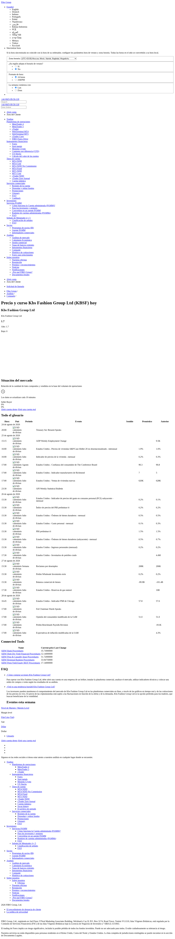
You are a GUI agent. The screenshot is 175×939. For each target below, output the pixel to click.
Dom (20, 90)
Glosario (10, 736)
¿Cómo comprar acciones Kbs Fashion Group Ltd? (29, 675)
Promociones (17, 191)
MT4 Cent (16, 163)
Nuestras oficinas (19, 260)
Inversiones (11, 200)
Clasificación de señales (22, 220)
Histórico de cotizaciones (23, 252)
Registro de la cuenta (21, 186)
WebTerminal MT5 (20, 134)
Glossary (16, 193)
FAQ (14, 196)
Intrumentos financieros (22, 247)
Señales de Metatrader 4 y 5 (18, 218)
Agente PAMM (18, 230)
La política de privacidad (17, 912)
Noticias (15, 267)
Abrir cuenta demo (9, 409)
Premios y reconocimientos (23, 265)
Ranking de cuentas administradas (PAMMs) (31, 213)
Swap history (23, 806)
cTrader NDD (18, 176)
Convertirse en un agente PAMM (26, 210)
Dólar (3, 726)
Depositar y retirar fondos (23, 188)
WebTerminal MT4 (20, 131)
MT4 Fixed (17, 168)
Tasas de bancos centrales (23, 245)
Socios (9, 225)
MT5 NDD (17, 171)
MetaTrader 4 (18, 124)
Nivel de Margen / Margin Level (15, 708)
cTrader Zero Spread (21, 178)
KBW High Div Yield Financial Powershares (21, 654)
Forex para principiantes (22, 255)
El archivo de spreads (27, 809)
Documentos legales (20, 274)
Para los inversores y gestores (24, 208)
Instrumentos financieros (17, 141)
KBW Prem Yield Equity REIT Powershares (21, 663)
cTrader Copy (18, 136)
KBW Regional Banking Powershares (18, 660)
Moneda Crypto (19, 149)
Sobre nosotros (13, 257)
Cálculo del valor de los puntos (25, 156)
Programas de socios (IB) (23, 228)
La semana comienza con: (20, 85)
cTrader (15, 129)
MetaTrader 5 (18, 126)
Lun (19, 87)
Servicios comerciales (16, 183)
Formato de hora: (16, 74)
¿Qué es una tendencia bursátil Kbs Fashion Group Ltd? (31, 687)
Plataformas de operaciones (18, 121)
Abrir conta (11, 112)
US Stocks (16, 154)
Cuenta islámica (19, 181)
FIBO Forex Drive (20, 139)
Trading (10, 119)
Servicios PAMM (14, 203)
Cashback (16, 198)
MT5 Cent (16, 173)
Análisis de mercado (21, 237)
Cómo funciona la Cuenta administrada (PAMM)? (33, 205)
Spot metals (17, 146)
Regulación (17, 262)
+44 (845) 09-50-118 (10, 99)
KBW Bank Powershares (12, 651)
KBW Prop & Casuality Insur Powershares (20, 657)
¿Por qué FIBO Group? (22, 272)
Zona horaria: (14, 58)
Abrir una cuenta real (27, 409)
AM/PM (21, 80)
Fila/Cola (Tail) (7, 717)
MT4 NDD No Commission (24, 166)
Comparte (16, 250)
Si (18, 66)
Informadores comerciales (23, 233)
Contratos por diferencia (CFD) (25, 151)
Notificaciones (18, 270)
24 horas (21, 77)
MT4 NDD (17, 161)
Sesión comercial (19, 242)
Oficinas (21, 883)
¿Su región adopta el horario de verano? (26, 64)
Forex (14, 144)
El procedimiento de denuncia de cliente (24, 909)
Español (10, 7)
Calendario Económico (22, 240)
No (19, 69)
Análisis (10, 235)
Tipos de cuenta (13, 159)
